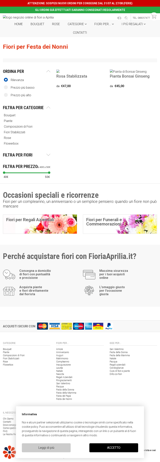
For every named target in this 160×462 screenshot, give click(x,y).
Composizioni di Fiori (14, 355)
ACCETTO (113, 448)
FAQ (5, 431)
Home (18, 24)
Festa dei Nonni (64, 399)
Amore (59, 349)
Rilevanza (17, 80)
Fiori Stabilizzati (11, 358)
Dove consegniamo (12, 425)
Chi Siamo (8, 418)
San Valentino (63, 383)
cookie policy (30, 426)
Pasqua (60, 386)
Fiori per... (103, 24)
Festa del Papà (63, 396)
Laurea (59, 368)
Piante (6, 352)
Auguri (59, 355)
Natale (59, 371)
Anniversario (62, 352)
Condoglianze (117, 368)
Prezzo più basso (23, 87)
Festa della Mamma (66, 392)
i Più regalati (133, 24)
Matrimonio (62, 358)
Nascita (60, 374)
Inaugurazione (63, 364)
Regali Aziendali (64, 377)
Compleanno (62, 361)
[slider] (4, 172)
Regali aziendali (117, 364)
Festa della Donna (65, 389)
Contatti (80, 32)
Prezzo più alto (21, 95)
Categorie (76, 24)
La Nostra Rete (10, 434)
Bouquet (37, 24)
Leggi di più (46, 448)
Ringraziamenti (64, 380)
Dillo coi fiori (116, 374)
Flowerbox (8, 364)
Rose (56, 24)
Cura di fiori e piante (120, 371)
